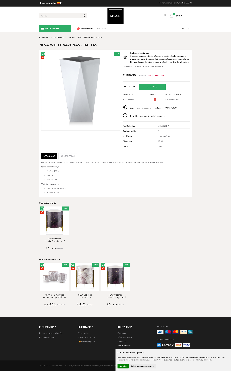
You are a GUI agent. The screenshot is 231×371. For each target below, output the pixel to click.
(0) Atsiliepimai (68, 156)
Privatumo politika (46, 337)
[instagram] (183, 28)
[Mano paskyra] (166, 16)
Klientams (84, 327)
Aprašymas (49, 156)
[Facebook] (189, 28)
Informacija (47, 327)
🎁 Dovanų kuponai (86, 341)
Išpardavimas (87, 28)
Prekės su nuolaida (86, 337)
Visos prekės (83, 333)
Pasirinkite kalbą (48, 3)
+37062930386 (124, 345)
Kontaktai (101, 28)
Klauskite (161, 116)
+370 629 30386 (170, 108)
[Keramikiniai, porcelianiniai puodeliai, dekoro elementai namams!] (115, 16)
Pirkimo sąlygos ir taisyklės (50, 333)
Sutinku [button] (123, 366)
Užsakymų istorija (125, 337)
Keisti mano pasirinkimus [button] (142, 366)
